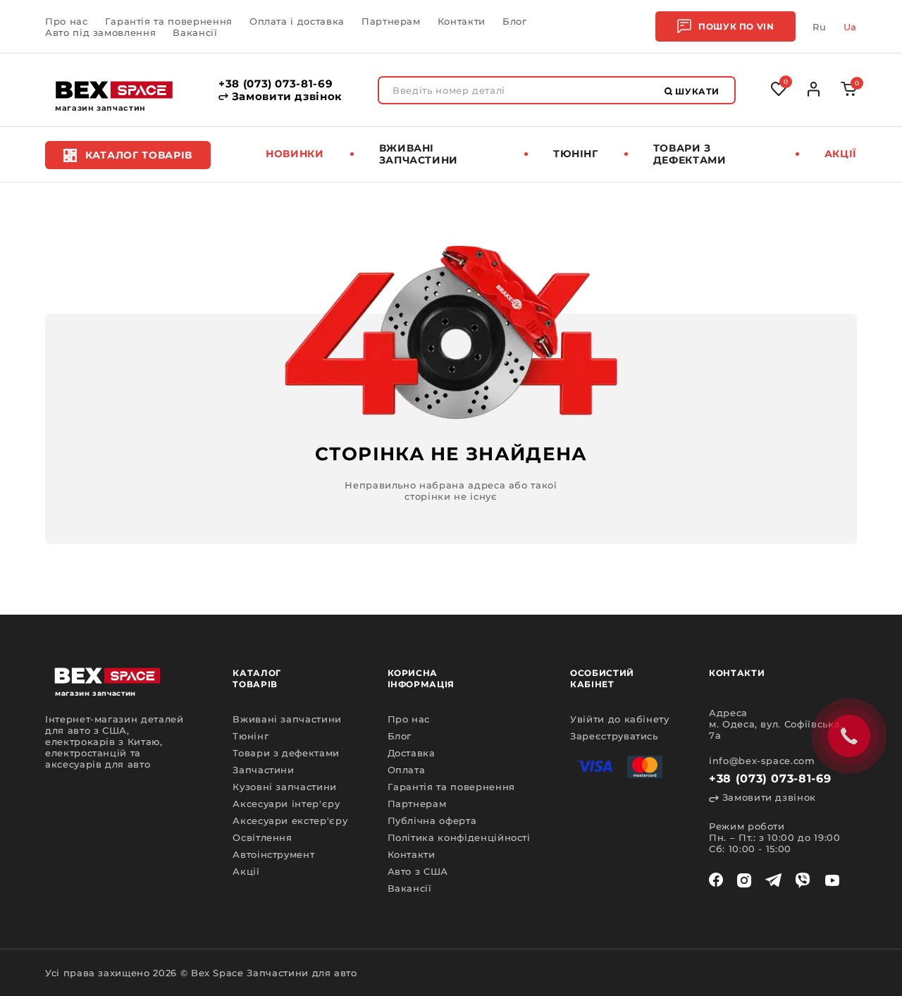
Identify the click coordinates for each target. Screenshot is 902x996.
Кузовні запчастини (285, 786)
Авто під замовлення (100, 32)
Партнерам (391, 21)
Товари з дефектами (690, 154)
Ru (819, 26)
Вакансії (195, 32)
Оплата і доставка (297, 21)
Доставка (411, 752)
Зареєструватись (614, 736)
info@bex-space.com (762, 760)
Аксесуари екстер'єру (290, 820)
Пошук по (736, 26)
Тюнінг (575, 153)
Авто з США (418, 871)
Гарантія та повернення (169, 21)
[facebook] (716, 880)
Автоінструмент (273, 854)
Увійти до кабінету (619, 719)
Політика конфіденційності (459, 837)
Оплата (407, 769)
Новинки (295, 153)
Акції (840, 153)
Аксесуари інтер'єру (286, 803)
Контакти (462, 21)
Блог (514, 21)
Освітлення (262, 837)
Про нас (66, 21)
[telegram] (773, 880)
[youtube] (832, 880)
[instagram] (744, 880)
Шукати (696, 91)
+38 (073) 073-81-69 (275, 84)
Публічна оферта (432, 820)
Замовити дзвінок (285, 96)
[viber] (803, 880)
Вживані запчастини (419, 154)
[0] (849, 92)
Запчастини (264, 769)
